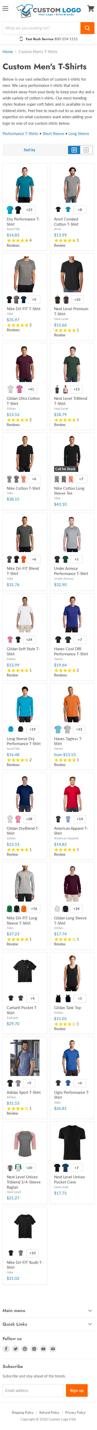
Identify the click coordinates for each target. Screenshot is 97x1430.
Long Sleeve (79, 133)
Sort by (29, 150)
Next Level (61, 319)
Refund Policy (49, 1412)
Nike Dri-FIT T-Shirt (23, 308)
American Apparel (66, 838)
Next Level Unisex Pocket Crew (69, 1179)
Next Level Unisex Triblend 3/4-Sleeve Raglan (24, 1181)
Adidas (11, 1097)
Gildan (11, 408)
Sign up (77, 1390)
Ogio (57, 1102)
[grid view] (74, 150)
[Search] (87, 28)
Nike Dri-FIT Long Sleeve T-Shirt (22, 920)
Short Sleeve (53, 133)
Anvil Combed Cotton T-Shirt (66, 221)
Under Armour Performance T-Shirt (71, 571)
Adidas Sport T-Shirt (24, 1092)
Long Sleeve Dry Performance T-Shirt (24, 741)
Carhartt (12, 1018)
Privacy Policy (75, 1412)
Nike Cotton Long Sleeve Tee (69, 491)
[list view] (86, 150)
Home (8, 51)
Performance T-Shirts (20, 133)
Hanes (58, 659)
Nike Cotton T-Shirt (23, 488)
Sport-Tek (13, 229)
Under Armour (64, 578)
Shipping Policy (23, 1412)
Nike (10, 314)
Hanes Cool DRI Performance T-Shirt (71, 651)
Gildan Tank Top (67, 1007)
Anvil (57, 229)
